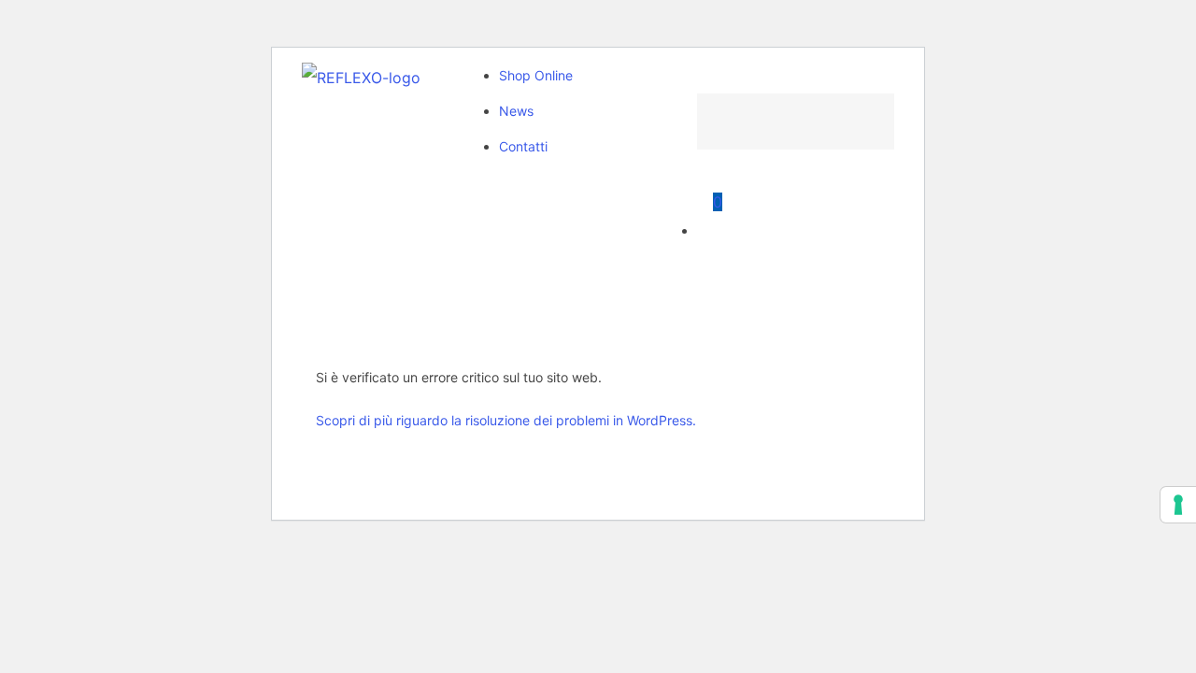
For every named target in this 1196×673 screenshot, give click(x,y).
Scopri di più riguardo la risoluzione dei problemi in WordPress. (506, 420)
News (516, 111)
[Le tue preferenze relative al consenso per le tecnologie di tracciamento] (1178, 505)
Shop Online (536, 75)
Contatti (523, 146)
